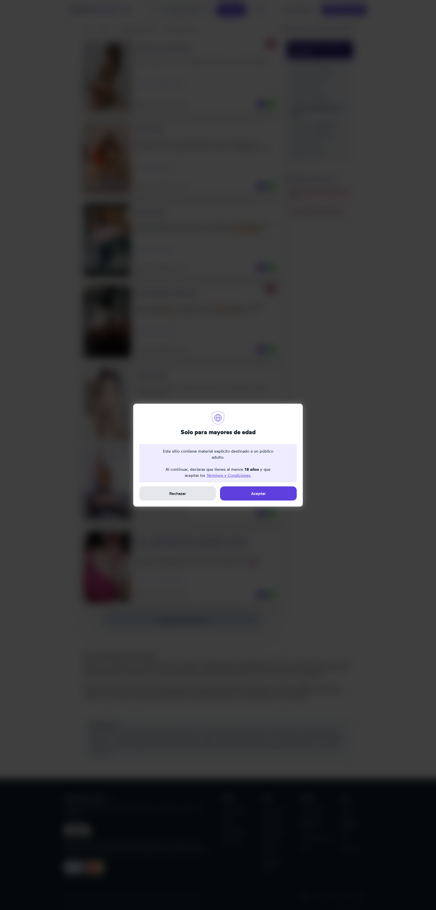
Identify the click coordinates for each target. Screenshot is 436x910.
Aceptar (258, 493)
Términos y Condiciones (228, 475)
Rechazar (177, 493)
